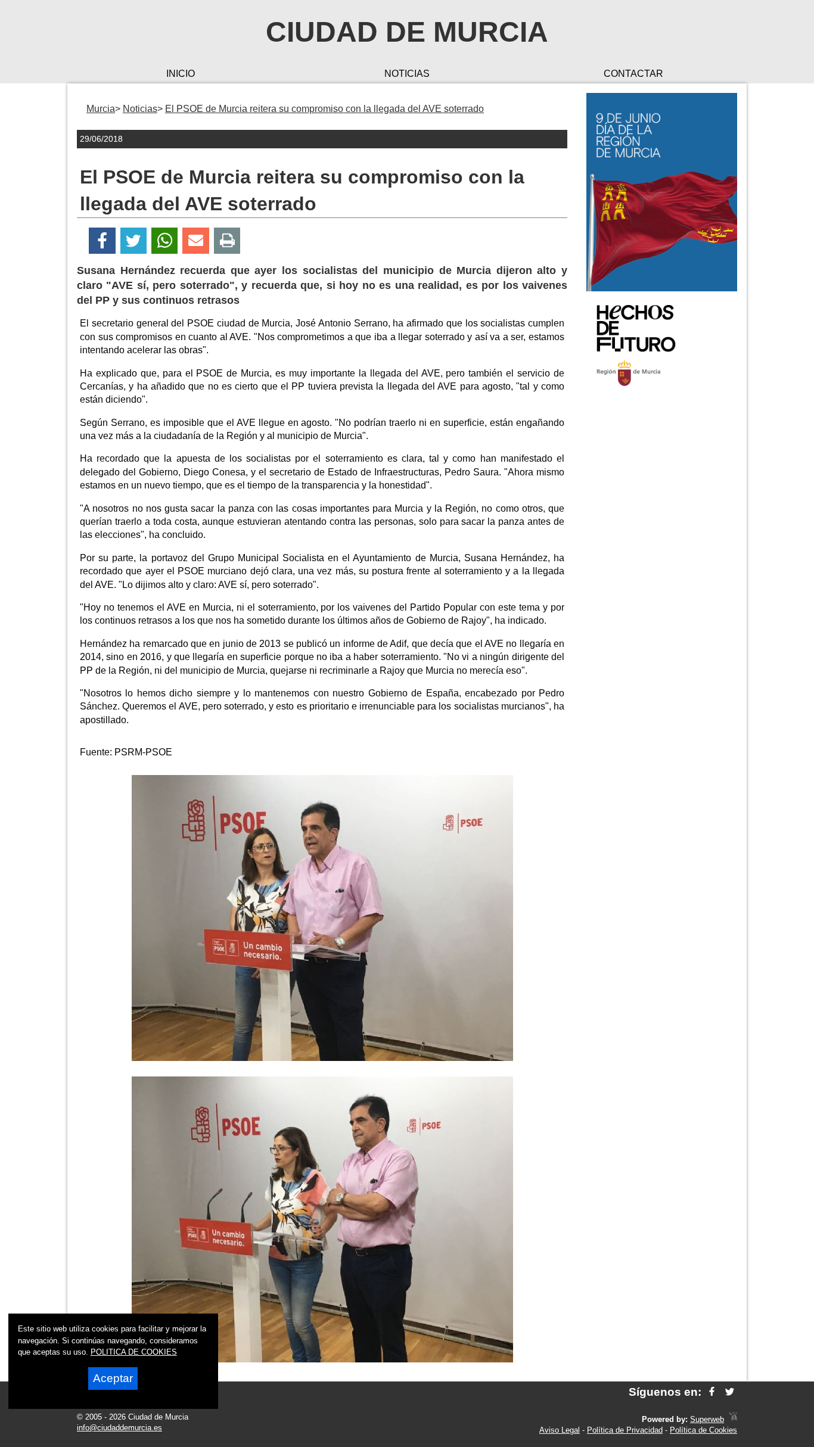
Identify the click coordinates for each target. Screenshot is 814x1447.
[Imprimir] (227, 241)
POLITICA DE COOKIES (134, 1352)
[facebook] (711, 1392)
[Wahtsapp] (164, 241)
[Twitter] (133, 241)
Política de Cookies (703, 1430)
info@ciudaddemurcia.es (119, 1427)
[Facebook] (102, 241)
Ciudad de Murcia (407, 32)
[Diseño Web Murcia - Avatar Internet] (733, 1419)
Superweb (707, 1419)
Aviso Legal (559, 1430)
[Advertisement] (661, 586)
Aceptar (113, 1378)
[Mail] (195, 241)
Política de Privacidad (625, 1430)
